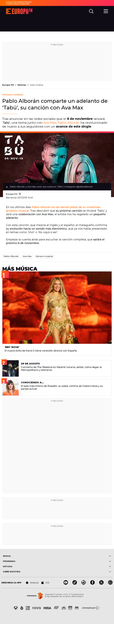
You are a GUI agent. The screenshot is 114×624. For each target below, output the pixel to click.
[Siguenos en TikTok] (74, 583)
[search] (91, 11)
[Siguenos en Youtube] (66, 583)
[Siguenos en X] (101, 583)
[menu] (106, 11)
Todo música (36, 85)
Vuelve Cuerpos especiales (18, 4)
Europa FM (8, 85)
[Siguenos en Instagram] (83, 583)
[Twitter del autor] (20, 194)
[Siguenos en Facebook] (92, 583)
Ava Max (49, 122)
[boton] (84, 556)
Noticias (22, 85)
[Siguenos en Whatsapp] (110, 583)
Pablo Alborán (69, 122)
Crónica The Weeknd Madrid (18, 2)
